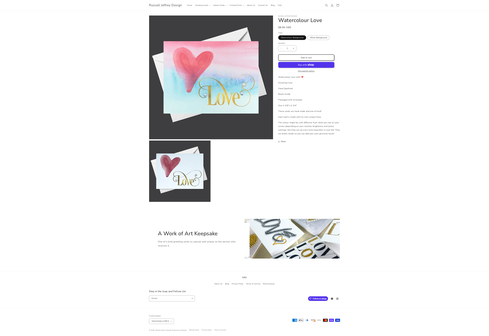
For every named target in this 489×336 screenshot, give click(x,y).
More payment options (306, 71)
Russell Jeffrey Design (164, 330)
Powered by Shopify (179, 330)
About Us (218, 284)
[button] (203, 5)
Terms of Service (253, 284)
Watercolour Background (292, 37)
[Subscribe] (192, 298)
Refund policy (269, 284)
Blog (227, 284)
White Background (318, 37)
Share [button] (283, 141)
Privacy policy (207, 330)
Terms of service (220, 330)
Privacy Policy (237, 284)
